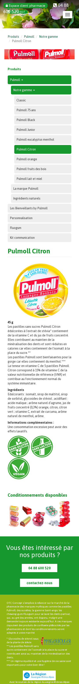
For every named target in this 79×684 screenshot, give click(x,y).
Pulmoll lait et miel (29, 179)
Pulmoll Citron (26, 149)
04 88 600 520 (39, 568)
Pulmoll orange (26, 159)
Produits (13, 36)
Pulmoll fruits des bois (31, 169)
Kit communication (22, 237)
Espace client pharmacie (26, 5)
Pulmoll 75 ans (26, 110)
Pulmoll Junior (25, 129)
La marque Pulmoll (25, 188)
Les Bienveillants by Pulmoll (29, 208)
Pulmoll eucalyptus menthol (35, 139)
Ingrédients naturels (26, 198)
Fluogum (15, 228)
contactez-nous (39, 583)
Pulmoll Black (25, 120)
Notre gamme (48, 36)
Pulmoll (29, 36)
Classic (21, 100)
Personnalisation (21, 218)
